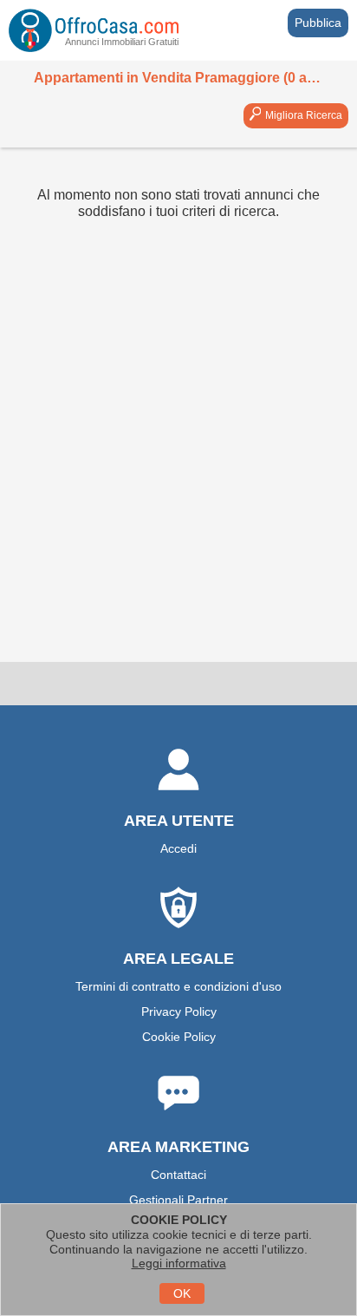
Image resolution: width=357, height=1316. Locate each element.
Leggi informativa (179, 1263)
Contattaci (178, 1175)
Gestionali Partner (178, 1200)
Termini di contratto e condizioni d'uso (178, 986)
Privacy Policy (179, 1011)
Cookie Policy (179, 1037)
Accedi (178, 848)
